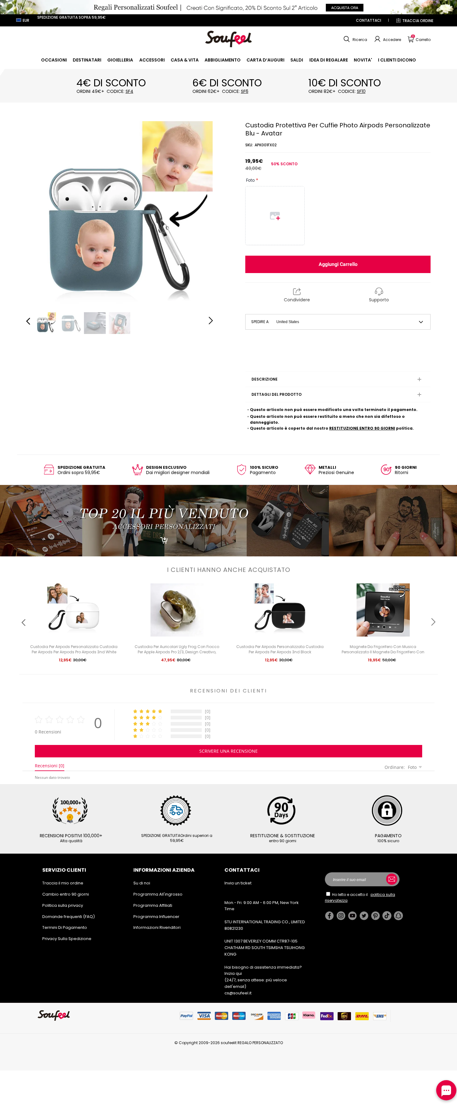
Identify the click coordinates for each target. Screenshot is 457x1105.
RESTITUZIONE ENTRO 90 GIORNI (362, 428)
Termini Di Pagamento (64, 927)
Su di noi (141, 883)
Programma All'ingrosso (157, 894)
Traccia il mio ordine (62, 883)
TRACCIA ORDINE (417, 20)
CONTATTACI (368, 20)
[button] (354, 39)
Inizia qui (233, 973)
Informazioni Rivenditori (157, 927)
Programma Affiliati (152, 905)
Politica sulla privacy (62, 905)
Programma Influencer (156, 917)
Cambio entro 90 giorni (65, 894)
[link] (54, 60)
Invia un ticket (238, 883)
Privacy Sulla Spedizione (66, 939)
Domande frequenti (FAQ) (68, 917)
